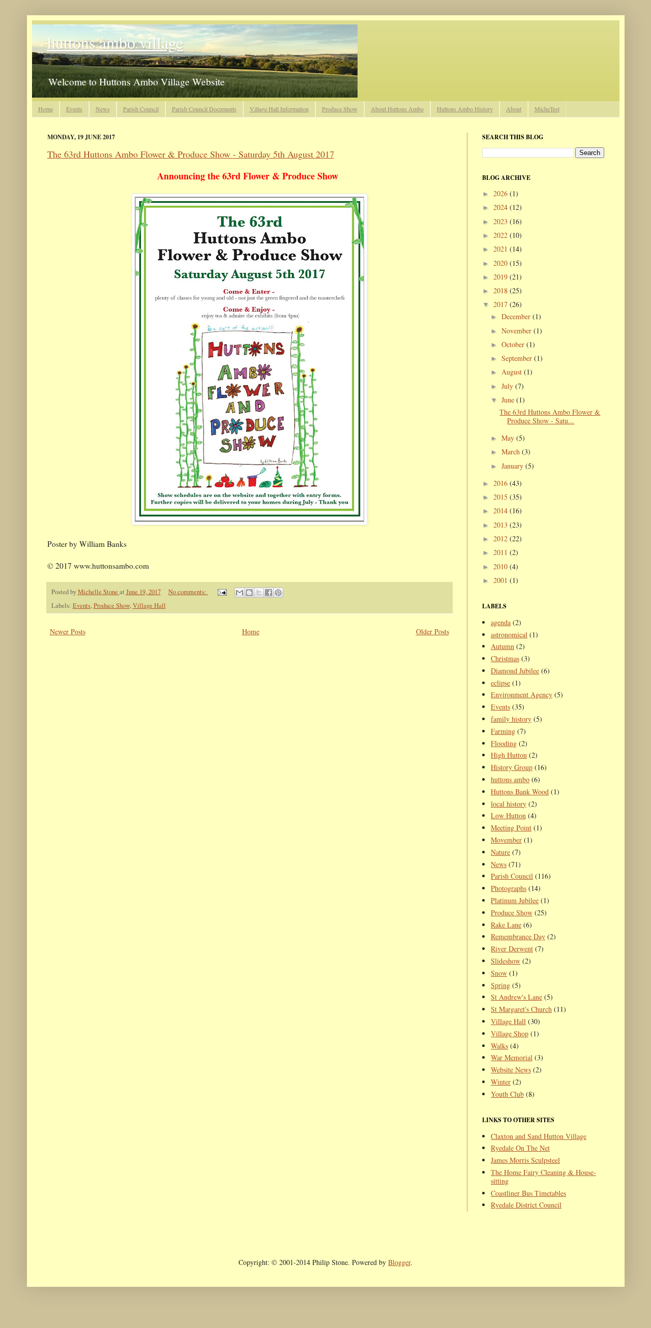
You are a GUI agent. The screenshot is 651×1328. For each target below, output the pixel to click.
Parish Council (141, 109)
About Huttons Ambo (397, 109)
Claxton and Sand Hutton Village (538, 1136)
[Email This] (239, 593)
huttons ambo (510, 779)
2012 (501, 538)
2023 (501, 221)
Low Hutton (508, 815)
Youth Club (507, 1094)
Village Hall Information (279, 109)
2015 (501, 497)
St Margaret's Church (521, 1009)
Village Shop (509, 1033)
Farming (503, 731)
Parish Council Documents (204, 109)
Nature (500, 852)
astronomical (509, 634)
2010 (501, 566)
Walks (499, 1046)
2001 (501, 580)
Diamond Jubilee (515, 670)
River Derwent (512, 948)
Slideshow (505, 961)
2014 (501, 510)
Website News (511, 1069)
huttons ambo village (115, 42)
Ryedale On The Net (520, 1148)
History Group (511, 767)
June (508, 400)
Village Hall (149, 605)
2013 (501, 525)
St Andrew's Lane (516, 997)
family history (511, 719)
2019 (501, 277)
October (513, 344)
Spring (500, 985)
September (517, 358)
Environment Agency (521, 694)
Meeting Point (511, 827)
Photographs (508, 888)
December (516, 316)
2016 (501, 483)
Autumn (502, 646)
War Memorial (511, 1057)
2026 (501, 193)
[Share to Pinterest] (278, 593)
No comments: (188, 592)
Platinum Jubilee (515, 900)
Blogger (399, 1262)
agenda (501, 622)
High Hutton (509, 755)
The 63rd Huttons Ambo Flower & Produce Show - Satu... (549, 416)
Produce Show (340, 109)
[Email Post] (221, 592)
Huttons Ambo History (465, 109)
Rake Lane (506, 925)
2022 (501, 235)
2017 (501, 304)
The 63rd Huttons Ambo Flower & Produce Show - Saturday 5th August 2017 (190, 154)
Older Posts (432, 631)
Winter (501, 1082)
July (508, 386)
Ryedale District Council (526, 1205)
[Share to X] (259, 593)
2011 (501, 552)
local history (508, 804)
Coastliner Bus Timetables (528, 1193)
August (512, 372)
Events (74, 109)
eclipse (500, 683)
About (513, 109)
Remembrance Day (518, 936)
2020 (501, 263)
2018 (501, 290)
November (517, 330)
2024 (501, 207)
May (508, 438)
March (511, 451)
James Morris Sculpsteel (525, 1160)
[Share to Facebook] (268, 593)
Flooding (504, 743)
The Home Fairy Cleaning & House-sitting (543, 1176)
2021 (501, 249)
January (513, 466)
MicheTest (547, 109)
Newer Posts (67, 631)
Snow (499, 973)
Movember (506, 840)
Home (45, 109)
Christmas (505, 658)
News (103, 109)
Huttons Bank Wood (520, 791)
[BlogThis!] (249, 593)
